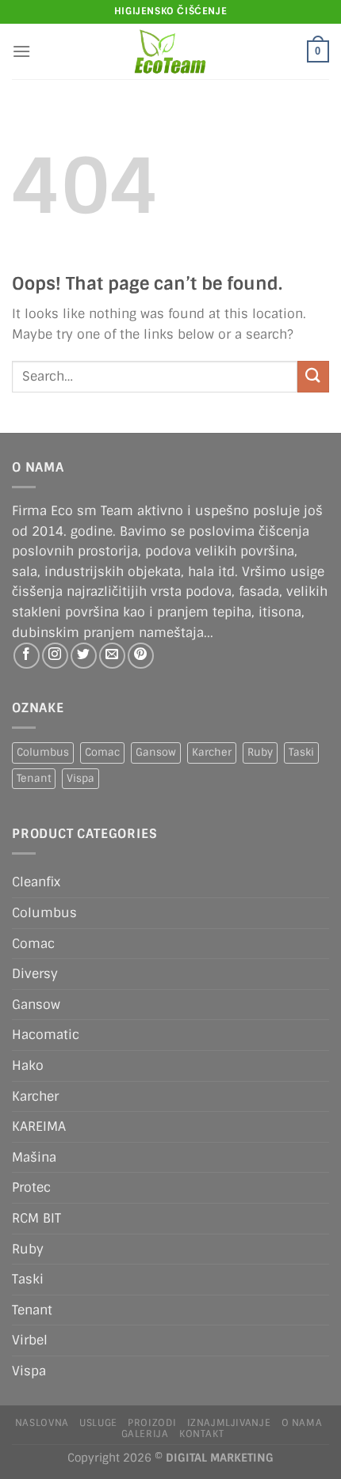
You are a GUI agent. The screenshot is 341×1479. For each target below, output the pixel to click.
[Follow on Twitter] (84, 656)
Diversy (35, 973)
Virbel (30, 1340)
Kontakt (201, 1434)
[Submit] (313, 376)
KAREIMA (39, 1126)
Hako (28, 1065)
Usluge (98, 1422)
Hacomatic (45, 1034)
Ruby (260, 752)
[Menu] (21, 51)
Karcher (212, 752)
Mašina (34, 1157)
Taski (301, 752)
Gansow (156, 752)
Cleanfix (36, 882)
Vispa (80, 778)
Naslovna (42, 1422)
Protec (31, 1187)
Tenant (34, 778)
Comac (102, 752)
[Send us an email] (112, 656)
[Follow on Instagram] (55, 656)
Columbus (43, 752)
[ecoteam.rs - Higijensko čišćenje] (171, 51)
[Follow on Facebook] (26, 656)
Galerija (145, 1434)
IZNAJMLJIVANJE (229, 1422)
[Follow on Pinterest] (141, 656)
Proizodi (152, 1422)
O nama (302, 1422)
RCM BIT (36, 1218)
